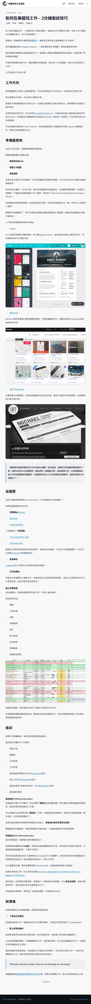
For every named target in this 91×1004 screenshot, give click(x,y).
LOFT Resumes (17, 389)
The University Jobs (19, 536)
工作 (20, 13)
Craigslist (10, 565)
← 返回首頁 (46, 982)
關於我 (81, 3)
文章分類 (71, 3)
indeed (21, 512)
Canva (13, 228)
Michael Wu (12, 999)
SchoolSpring (16, 543)
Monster (14, 518)
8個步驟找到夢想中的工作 (27, 974)
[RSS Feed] (87, 3)
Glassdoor (36, 773)
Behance (14, 312)
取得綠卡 (34, 40)
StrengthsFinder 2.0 (43, 113)
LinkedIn (16, 552)
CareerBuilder (16, 524)
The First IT (84, 999)
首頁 (63, 3)
